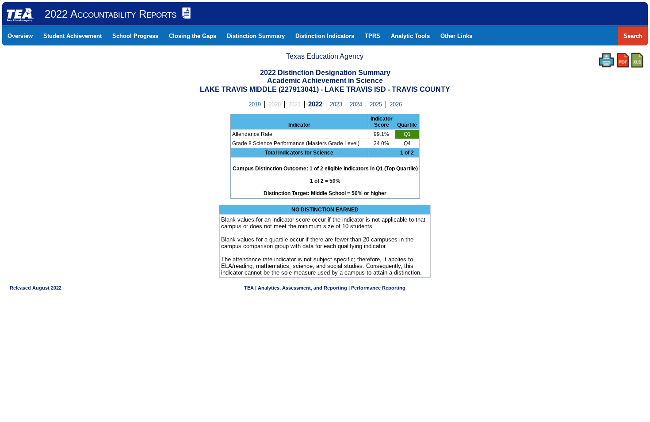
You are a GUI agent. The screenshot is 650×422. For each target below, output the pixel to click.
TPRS (372, 36)
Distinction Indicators (324, 36)
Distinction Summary (256, 36)
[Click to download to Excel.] (637, 60)
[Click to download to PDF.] (622, 60)
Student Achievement (72, 36)
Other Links (456, 36)
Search (632, 36)
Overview (20, 36)
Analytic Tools (410, 36)
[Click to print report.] (606, 60)
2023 (336, 104)
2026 (396, 104)
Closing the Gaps (192, 36)
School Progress (135, 36)
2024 (356, 104)
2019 (255, 104)
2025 (376, 104)
